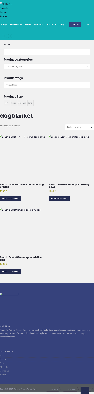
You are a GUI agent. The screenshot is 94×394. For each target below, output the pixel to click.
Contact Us (51, 24)
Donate (75, 24)
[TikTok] (12, 36)
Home (2, 355)
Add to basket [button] (10, 198)
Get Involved (16, 24)
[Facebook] (3, 36)
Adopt (4, 24)
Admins (3, 374)
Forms (28, 24)
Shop (61, 24)
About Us (38, 24)
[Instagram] (7, 36)
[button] (88, 24)
